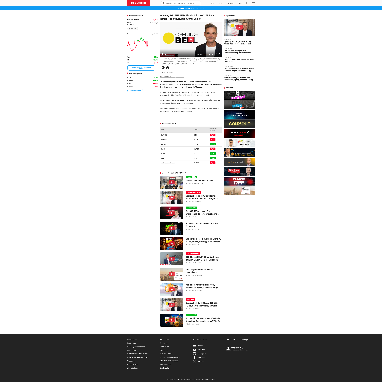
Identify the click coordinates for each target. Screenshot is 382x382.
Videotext (131, 361)
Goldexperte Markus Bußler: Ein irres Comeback (239, 61)
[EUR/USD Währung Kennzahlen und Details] (142, 45)
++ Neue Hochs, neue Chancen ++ (191, 8)
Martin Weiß (184, 59)
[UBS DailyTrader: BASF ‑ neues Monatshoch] (191, 274)
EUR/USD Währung (133, 20)
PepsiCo (171, 64)
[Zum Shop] (212, 3)
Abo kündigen (132, 368)
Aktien (211, 59)
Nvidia (177, 64)
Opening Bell (175, 59)
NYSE (179, 61)
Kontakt (201, 345)
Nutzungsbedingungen (136, 346)
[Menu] (253, 3)
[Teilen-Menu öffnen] (163, 67)
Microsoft (207, 61)
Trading (164, 61)
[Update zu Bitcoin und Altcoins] (191, 182)
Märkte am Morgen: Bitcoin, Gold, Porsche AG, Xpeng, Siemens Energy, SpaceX (239, 78)
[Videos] (240, 3)
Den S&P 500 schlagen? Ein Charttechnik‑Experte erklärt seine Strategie (238, 52)
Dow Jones (193, 59)
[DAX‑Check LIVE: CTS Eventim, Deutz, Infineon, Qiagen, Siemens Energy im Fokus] (191, 258)
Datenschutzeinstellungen (137, 357)
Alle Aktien (164, 339)
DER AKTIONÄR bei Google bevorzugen (172, 77)
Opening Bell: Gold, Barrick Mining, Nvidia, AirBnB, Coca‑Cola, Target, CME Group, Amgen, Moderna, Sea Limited (237, 43)
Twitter (201, 361)
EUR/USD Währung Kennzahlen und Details (141, 68)
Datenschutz (132, 350)
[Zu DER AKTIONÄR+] (230, 3)
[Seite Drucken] (167, 67)
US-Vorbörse (165, 59)
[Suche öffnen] (163, 3)
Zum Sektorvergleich (135, 90)
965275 (129, 22)
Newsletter (164, 346)
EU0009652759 (132, 24)
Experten (164, 350)
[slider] (180, 54)
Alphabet (214, 61)
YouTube (201, 349)
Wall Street (172, 61)
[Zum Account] (220, 3)
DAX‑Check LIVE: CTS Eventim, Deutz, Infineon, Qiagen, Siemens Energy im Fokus (239, 70)
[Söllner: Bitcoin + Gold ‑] (191, 320)
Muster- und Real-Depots (170, 357)
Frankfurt (185, 61)
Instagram (202, 353)
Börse (205, 59)
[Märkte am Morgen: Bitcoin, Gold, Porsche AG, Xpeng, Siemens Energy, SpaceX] (191, 289)
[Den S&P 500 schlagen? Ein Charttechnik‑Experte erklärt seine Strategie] (191, 213)
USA (200, 59)
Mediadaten (132, 339)
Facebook (202, 357)
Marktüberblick (166, 354)
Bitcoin (200, 61)
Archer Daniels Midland (187, 64)
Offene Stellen (132, 364)
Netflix (164, 64)
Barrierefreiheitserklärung (137, 354)
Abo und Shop (165, 364)
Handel (217, 59)
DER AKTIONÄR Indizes (169, 361)
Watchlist (133, 28)
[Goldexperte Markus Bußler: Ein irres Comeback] (191, 228)
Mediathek (164, 343)
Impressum (131, 343)
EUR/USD (193, 61)
